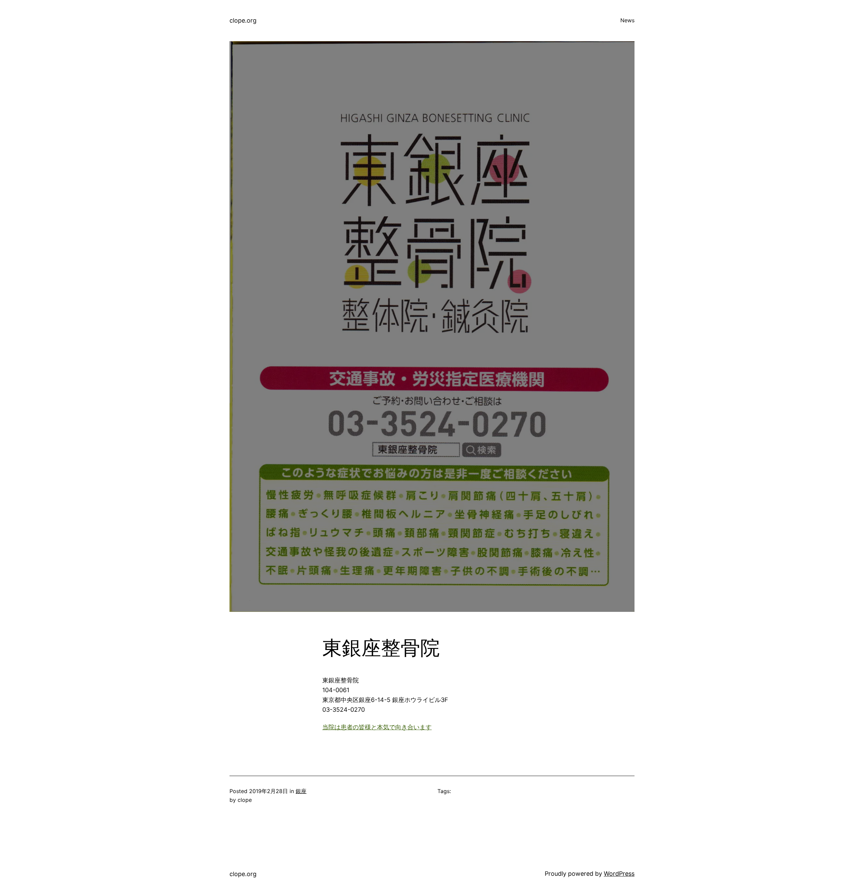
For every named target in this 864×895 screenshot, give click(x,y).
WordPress (619, 873)
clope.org (243, 20)
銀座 (301, 791)
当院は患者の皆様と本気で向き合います (377, 727)
